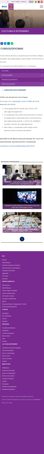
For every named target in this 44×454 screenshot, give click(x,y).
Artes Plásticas (6, 288)
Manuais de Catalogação (9, 386)
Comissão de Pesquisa (8, 328)
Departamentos (8, 281)
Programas (5, 330)
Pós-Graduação (6, 316)
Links (3, 338)
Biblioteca (6, 364)
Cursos (5, 309)
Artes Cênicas (6, 285)
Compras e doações (8, 378)
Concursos (5, 276)
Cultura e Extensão (9, 344)
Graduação (5, 313)
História (4, 260)
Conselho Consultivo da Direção (11, 265)
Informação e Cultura (8, 296)
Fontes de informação (8, 370)
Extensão (4, 321)
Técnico (4, 318)
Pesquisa (5, 324)
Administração (6, 262)
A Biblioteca (5, 368)
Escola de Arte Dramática (9, 306)
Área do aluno (6, 336)
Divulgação (5, 384)
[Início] (8, 7)
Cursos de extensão (7, 350)
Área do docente (7, 358)
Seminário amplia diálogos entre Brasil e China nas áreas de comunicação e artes (22, 206)
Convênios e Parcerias (8, 270)
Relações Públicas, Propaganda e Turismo (14, 304)
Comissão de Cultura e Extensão (11, 348)
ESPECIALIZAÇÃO (8, 84)
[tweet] (5, 43)
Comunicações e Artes (8, 293)
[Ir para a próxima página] (22, 239)
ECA (3, 256)
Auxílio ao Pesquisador (8, 373)
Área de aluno (6, 356)
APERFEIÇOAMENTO (9, 80)
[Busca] (8, 1)
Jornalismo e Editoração (9, 298)
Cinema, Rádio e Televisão (9, 290)
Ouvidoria (5, 278)
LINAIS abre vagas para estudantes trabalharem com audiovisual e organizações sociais (22, 183)
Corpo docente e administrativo (11, 268)
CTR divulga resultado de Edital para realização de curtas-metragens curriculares (22, 230)
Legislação (5, 273)
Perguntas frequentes (8, 389)
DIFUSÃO (5, 71)
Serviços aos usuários (8, 376)
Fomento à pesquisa (8, 333)
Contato (4, 341)
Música (4, 301)
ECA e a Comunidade (8, 353)
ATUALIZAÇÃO (7, 75)
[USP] (31, 2)
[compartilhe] (2, 43)
